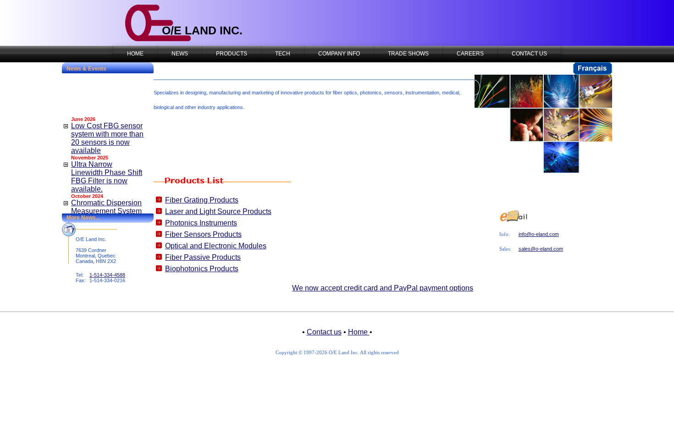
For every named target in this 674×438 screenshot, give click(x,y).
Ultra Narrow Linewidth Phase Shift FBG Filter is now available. (106, 172)
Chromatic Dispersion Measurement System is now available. (106, 206)
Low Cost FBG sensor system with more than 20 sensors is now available (107, 133)
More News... (83, 217)
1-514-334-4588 (107, 275)
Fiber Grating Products (201, 200)
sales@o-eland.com (541, 249)
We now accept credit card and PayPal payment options (382, 288)
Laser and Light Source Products (218, 211)
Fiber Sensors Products (203, 234)
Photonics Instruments (201, 223)
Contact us (324, 332)
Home (359, 332)
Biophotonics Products (201, 269)
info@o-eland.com (539, 234)
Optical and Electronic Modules (215, 246)
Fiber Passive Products (203, 257)
